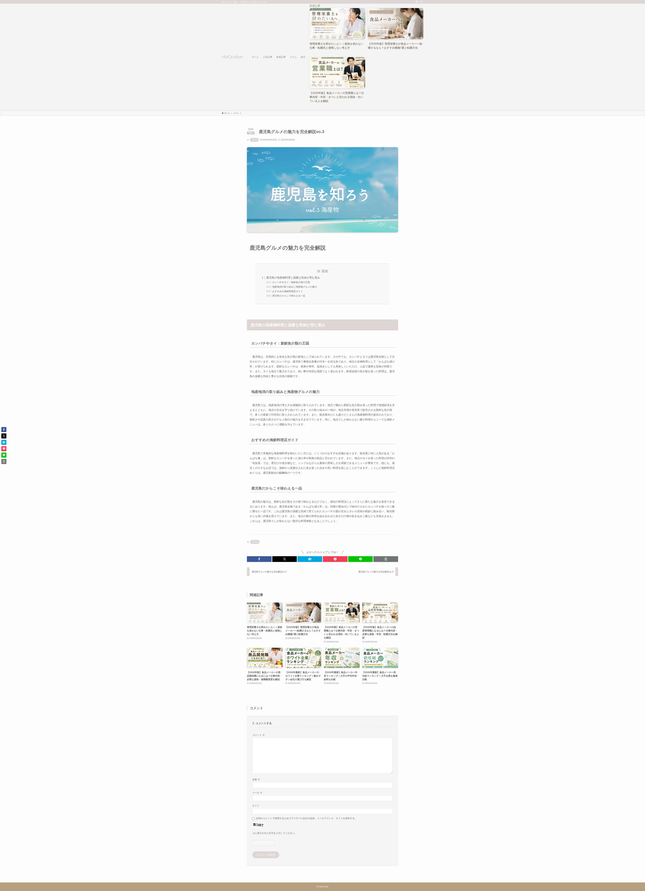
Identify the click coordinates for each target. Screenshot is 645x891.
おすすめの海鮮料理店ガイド (287, 291)
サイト (255, 805)
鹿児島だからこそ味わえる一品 (288, 295)
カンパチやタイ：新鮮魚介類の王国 (291, 282)
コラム (254, 140)
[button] (259, 559)
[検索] (421, 2)
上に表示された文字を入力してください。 (274, 833)
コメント (258, 735)
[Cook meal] (232, 57)
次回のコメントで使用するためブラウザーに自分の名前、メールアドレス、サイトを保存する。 (306, 818)
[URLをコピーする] (385, 559)
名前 (256, 779)
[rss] (417, 2)
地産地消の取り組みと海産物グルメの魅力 (294, 286)
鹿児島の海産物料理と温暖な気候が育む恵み (293, 277)
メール (257, 792)
